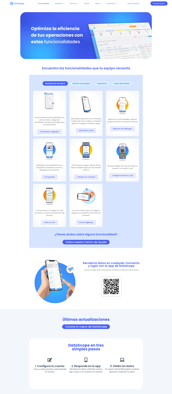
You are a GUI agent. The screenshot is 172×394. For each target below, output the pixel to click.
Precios (86, 3)
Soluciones (58, 3)
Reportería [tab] (102, 83)
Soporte (98, 3)
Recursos (73, 3)
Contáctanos (110, 3)
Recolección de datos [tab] (55, 83)
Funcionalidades (43, 3)
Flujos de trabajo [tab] (121, 83)
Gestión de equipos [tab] (81, 83)
